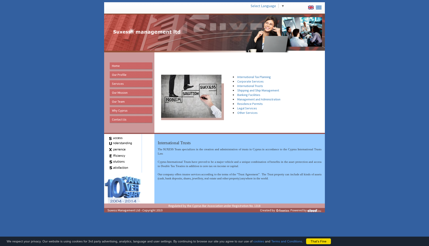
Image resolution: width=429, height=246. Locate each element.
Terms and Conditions (286, 241)
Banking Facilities (248, 95)
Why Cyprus (120, 110)
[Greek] (318, 6)
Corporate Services (250, 81)
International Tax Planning (254, 77)
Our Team (118, 102)
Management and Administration (258, 99)
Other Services (247, 113)
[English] (310, 6)
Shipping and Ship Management (258, 90)
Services (118, 84)
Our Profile (119, 75)
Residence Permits (250, 104)
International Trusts (250, 86)
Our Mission (120, 93)
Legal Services (247, 108)
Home (116, 66)
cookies (258, 241)
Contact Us (119, 119)
